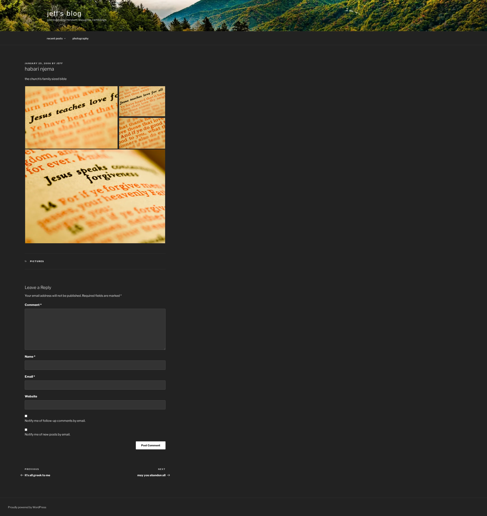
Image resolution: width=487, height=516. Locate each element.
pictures (37, 261)
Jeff (59, 63)
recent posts (55, 38)
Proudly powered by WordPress (27, 507)
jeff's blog (64, 13)
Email (30, 376)
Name (30, 356)
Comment (33, 305)
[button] (72, 117)
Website (31, 396)
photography (80, 38)
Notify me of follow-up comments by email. (55, 421)
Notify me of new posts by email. (47, 434)
